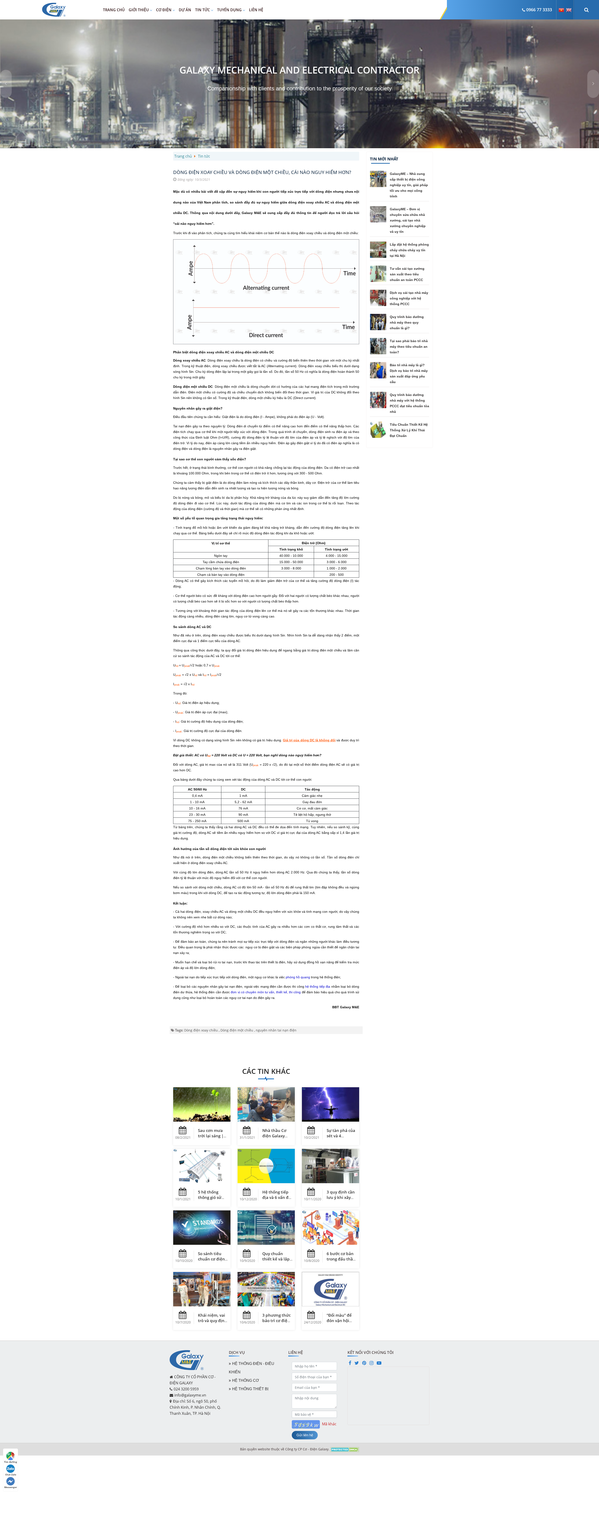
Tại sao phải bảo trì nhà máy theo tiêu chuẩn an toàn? (409, 346)
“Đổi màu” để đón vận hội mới (339, 1320)
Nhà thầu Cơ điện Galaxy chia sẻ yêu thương (274, 1138)
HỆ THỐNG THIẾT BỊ (250, 1389)
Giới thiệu (139, 9)
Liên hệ (256, 9)
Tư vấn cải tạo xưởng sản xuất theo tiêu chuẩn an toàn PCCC (407, 274)
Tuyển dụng (229, 9)
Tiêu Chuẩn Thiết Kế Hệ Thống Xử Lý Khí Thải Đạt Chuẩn (409, 430)
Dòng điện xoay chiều (201, 1030)
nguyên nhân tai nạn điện (276, 1030)
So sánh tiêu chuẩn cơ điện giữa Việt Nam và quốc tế (211, 1261)
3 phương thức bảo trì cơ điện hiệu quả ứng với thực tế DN (276, 1323)
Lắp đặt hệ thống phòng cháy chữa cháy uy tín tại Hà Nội (409, 250)
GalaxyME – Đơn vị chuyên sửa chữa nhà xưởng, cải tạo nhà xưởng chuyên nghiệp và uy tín (408, 220)
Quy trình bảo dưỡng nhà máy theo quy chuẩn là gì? (407, 322)
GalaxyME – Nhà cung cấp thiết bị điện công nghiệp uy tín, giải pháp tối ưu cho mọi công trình (409, 185)
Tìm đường (10, 1461)
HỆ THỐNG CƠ (245, 1380)
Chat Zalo (10, 1474)
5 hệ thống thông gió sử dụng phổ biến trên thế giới (212, 1200)
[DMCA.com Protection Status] (344, 1449)
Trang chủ (114, 9)
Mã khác (329, 1423)
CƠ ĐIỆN (164, 9)
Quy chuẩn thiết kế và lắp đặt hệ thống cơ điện (277, 1261)
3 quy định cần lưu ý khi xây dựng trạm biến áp (342, 1200)
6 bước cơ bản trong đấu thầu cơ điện (341, 1259)
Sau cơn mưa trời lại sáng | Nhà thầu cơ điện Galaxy (210, 1138)
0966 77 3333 (539, 9)
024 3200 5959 (186, 1389)
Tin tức (202, 9)
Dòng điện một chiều (236, 1030)
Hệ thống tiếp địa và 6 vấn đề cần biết (276, 1197)
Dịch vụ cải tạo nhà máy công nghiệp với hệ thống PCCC (409, 298)
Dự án (185, 9)
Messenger (10, 1487)
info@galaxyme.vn (190, 1395)
